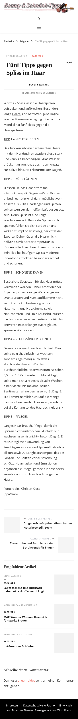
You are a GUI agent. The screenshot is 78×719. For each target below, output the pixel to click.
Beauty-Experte (39, 84)
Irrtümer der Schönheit (20, 646)
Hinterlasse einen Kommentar (39, 93)
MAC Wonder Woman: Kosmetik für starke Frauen (25, 618)
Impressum (13, 705)
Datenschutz (31, 705)
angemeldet (26, 680)
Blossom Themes (22, 710)
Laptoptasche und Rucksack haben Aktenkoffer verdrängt (24, 589)
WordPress (64, 710)
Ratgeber (37, 56)
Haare (16, 114)
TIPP (7, 139)
